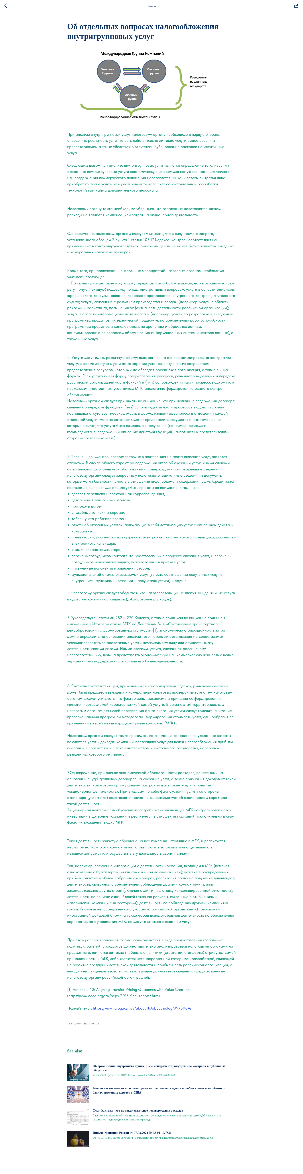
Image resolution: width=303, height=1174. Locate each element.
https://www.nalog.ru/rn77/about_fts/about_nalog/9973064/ (142, 1008)
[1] (155, 630)
